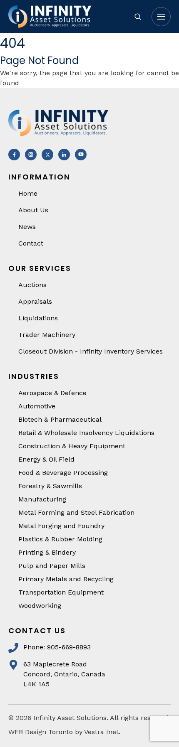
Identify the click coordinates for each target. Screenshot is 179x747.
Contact (30, 243)
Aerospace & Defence (52, 393)
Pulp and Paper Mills (51, 566)
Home (27, 193)
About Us (33, 210)
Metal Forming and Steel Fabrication (76, 512)
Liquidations (38, 318)
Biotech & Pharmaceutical (60, 419)
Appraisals (35, 301)
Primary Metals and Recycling (66, 579)
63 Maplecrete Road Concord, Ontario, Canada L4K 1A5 (64, 674)
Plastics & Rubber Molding (60, 539)
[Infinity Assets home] (64, 16)
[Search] (137, 16)
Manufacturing (42, 499)
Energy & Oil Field (46, 459)
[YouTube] (81, 154)
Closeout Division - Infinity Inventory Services (90, 351)
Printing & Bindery (47, 552)
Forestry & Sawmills (50, 486)
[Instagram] (31, 154)
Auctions (32, 285)
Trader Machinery (46, 335)
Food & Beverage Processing (63, 473)
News (27, 227)
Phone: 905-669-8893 (57, 647)
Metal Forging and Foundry (61, 526)
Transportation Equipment (61, 592)
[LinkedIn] (64, 154)
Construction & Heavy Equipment (71, 446)
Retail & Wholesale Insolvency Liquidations (86, 433)
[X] (47, 154)
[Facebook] (14, 154)
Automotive (36, 406)
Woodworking (39, 605)
